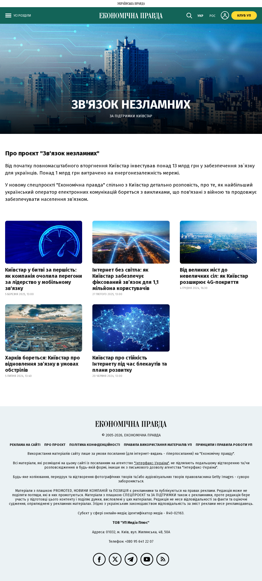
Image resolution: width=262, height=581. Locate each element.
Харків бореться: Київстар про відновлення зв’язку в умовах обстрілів (42, 364)
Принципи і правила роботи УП (224, 445)
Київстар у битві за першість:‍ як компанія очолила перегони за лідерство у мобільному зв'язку (43, 279)
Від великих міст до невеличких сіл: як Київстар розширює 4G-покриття (214, 276)
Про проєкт (55, 445)
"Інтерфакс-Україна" (151, 463)
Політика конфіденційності (94, 445)
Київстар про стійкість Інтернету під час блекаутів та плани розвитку (129, 364)
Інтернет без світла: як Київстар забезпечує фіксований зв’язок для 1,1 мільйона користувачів (125, 279)
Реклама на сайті (25, 445)
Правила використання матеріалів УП (158, 445)
